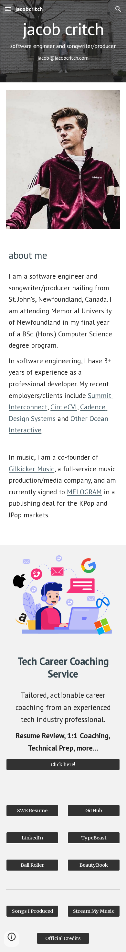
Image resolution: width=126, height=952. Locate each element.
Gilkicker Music (31, 468)
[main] (63, 41)
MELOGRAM (84, 491)
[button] (8, 9)
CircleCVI (63, 406)
